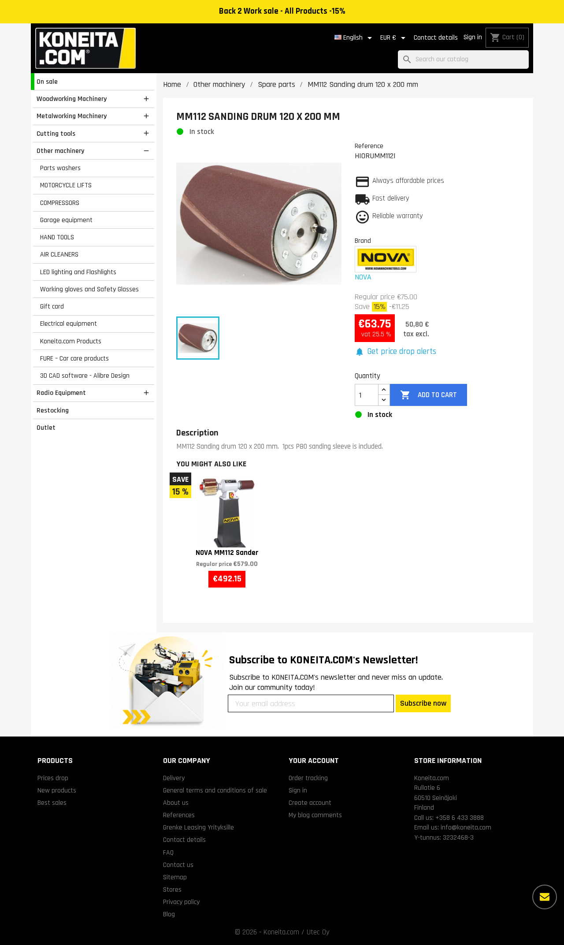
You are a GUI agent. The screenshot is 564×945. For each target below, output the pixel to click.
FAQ (168, 852)
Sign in (473, 37)
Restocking (53, 410)
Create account (310, 802)
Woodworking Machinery (72, 98)
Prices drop (52, 778)
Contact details (436, 37)
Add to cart (428, 395)
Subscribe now (423, 703)
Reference (369, 145)
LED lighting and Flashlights (78, 272)
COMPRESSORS (59, 202)
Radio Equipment (61, 392)
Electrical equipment (68, 323)
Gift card (52, 306)
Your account (314, 760)
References (179, 815)
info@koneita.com (466, 827)
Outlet (46, 427)
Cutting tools (56, 133)
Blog (169, 914)
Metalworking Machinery (72, 116)
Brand (363, 240)
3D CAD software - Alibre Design (85, 375)
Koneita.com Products (70, 341)
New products (56, 790)
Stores (172, 889)
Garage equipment (66, 220)
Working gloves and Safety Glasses (89, 289)
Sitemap (175, 877)
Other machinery (60, 150)
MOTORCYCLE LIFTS (66, 185)
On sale (47, 81)
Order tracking (308, 778)
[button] (395, 352)
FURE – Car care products (74, 358)
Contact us (178, 864)
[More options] (544, 897)
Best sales (52, 802)
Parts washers (60, 168)
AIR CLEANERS (59, 254)
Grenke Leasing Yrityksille (198, 827)
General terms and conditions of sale (215, 790)
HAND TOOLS (57, 237)
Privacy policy (181, 901)
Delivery (174, 778)
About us (176, 802)
